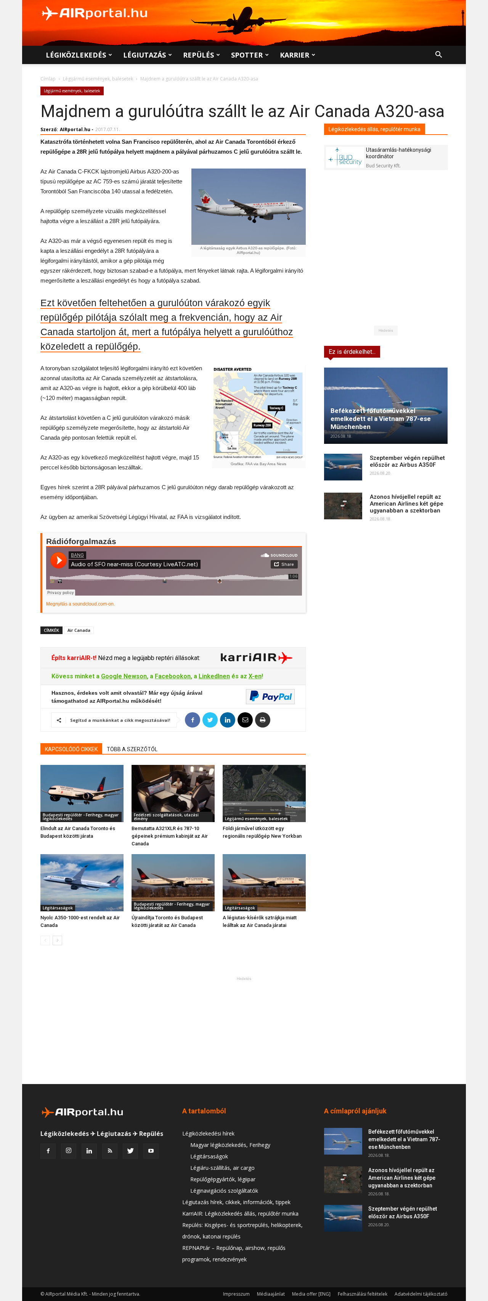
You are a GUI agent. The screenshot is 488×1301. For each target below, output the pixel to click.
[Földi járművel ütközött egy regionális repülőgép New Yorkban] (264, 793)
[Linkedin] (89, 1151)
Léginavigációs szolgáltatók (224, 1190)
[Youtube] (151, 1151)
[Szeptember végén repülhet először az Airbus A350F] (343, 467)
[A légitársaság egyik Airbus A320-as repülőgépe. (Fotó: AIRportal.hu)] (248, 207)
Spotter (247, 54)
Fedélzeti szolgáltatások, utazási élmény (166, 816)
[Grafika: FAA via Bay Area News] (258, 413)
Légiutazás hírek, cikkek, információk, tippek (236, 1202)
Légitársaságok (58, 908)
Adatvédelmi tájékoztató (421, 1294)
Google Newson (124, 676)
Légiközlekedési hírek (208, 1133)
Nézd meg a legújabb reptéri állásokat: (148, 658)
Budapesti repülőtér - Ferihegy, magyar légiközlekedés (81, 816)
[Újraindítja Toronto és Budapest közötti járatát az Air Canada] (173, 882)
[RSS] (109, 1151)
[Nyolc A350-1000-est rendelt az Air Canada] (82, 882)
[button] (438, 55)
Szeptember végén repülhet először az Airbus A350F (407, 461)
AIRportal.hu (75, 129)
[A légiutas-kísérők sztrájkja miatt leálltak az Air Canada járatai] (264, 882)
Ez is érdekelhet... (352, 351)
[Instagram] (68, 1151)
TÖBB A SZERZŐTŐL (132, 749)
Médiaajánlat (271, 1294)
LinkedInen (214, 676)
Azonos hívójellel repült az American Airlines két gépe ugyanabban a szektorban (406, 503)
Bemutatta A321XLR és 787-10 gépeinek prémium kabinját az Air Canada (170, 836)
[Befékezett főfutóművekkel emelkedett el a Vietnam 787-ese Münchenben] (386, 406)
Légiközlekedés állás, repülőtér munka (375, 129)
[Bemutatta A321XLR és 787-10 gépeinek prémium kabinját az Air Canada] (173, 793)
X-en (255, 676)
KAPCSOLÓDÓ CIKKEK (71, 749)
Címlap (48, 78)
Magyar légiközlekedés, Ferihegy (230, 1144)
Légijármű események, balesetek (98, 78)
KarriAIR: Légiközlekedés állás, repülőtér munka (240, 1213)
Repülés (198, 54)
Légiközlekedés (76, 54)
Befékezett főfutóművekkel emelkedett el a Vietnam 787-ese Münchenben (381, 418)
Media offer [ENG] (311, 1294)
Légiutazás (144, 54)
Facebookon (173, 676)
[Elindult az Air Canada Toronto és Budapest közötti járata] (82, 793)
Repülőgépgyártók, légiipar (222, 1179)
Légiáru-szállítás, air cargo (222, 1167)
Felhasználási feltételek (362, 1294)
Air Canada (78, 630)
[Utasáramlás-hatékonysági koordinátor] (345, 157)
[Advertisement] (244, 1030)
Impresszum (236, 1294)
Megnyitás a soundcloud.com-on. (80, 604)
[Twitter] (130, 1151)
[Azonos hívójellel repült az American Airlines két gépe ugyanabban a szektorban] (343, 506)
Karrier (294, 54)
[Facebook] (48, 1151)
